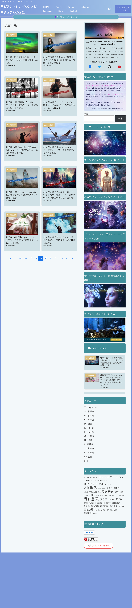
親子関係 (110, 510)
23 (61, 258)
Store (60, 11)
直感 (119, 498)
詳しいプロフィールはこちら (105, 61)
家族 (99, 492)
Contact (73, 11)
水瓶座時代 (121, 495)
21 (51, 258)
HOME (46, 7)
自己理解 (122, 506)
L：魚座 (88, 456)
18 (35, 258)
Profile (59, 7)
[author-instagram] (109, 66)
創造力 (109, 488)
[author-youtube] (119, 66)
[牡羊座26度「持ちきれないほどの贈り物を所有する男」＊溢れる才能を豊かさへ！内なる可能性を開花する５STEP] (104, 381)
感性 (93, 495)
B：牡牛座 (89, 415)
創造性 (117, 488)
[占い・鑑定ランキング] (91, 539)
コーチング (89, 480)
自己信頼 (95, 506)
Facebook (47, 11)
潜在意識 (91, 498)
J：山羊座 (89, 448)
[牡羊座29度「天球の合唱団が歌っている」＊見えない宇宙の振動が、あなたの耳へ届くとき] (104, 362)
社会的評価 (98, 503)
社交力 (91, 503)
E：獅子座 (89, 427)
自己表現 (90, 509)
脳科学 (108, 503)
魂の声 (95, 513)
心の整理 (87, 495)
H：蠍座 (88, 440)
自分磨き (116, 502)
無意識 (103, 499)
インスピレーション (90, 477)
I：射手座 (88, 444)
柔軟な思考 (112, 495)
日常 (105, 495)
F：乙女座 (89, 431)
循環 (121, 492)
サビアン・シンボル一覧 (66, 17)
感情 (97, 495)
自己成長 (113, 506)
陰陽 (115, 510)
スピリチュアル (94, 483)
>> (71, 258)
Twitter (71, 7)
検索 (86, 113)
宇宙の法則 (93, 492)
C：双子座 (89, 419)
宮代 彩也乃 (104, 34)
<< (10, 258)
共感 (103, 488)
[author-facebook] (90, 66)
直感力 (86, 503)
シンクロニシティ (101, 481)
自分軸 (87, 506)
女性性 (86, 492)
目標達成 (111, 499)
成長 (101, 495)
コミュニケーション (111, 476)
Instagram (85, 7)
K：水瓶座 (89, 452)
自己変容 (104, 506)
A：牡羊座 (89, 411)
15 (20, 258)
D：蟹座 (88, 423)
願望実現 (88, 513)
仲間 (99, 488)
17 (30, 258)
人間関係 (90, 487)
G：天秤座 (89, 436)
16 (25, 258)
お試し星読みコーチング (123, 8)
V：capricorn (90, 407)
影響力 (117, 492)
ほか (86, 460)
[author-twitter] (99, 66)
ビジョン (108, 484)
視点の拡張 (102, 510)
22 (56, 258)
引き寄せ (108, 491)
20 (46, 258)
